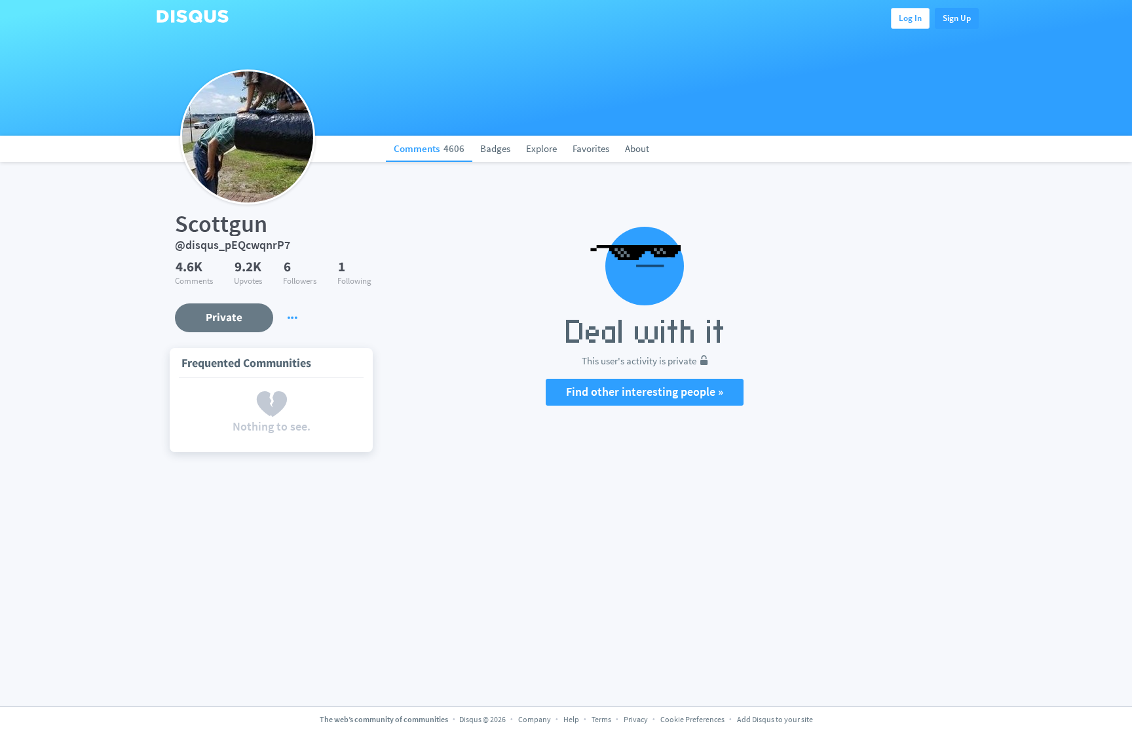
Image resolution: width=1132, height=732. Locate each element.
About (637, 148)
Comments (429, 148)
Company (534, 719)
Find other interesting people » (644, 391)
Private (224, 317)
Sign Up (957, 18)
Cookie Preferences (693, 719)
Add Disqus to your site (775, 719)
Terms (601, 719)
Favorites (591, 148)
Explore (541, 148)
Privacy (636, 719)
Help (571, 719)
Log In (910, 18)
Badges (495, 148)
